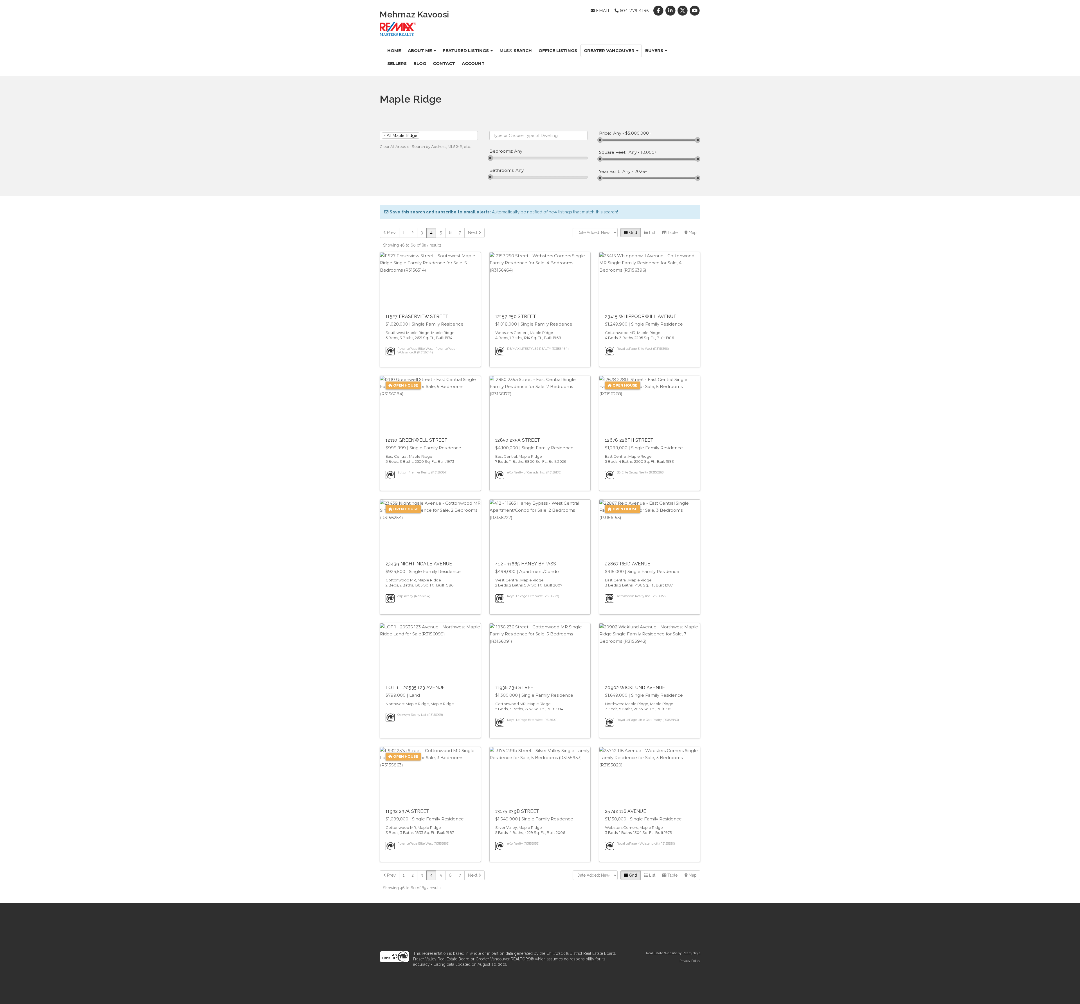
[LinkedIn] (671, 10)
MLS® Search (516, 50)
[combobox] (429, 135)
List (651, 232)
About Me (420, 50)
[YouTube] (694, 10)
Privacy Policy (690, 961)
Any (617, 133)
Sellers (397, 63)
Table (672, 232)
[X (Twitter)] (683, 10)
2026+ (640, 171)
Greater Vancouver (610, 50)
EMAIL (602, 10)
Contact (444, 63)
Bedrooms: (501, 151)
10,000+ (649, 152)
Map (692, 232)
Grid (632, 232)
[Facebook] (659, 10)
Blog (419, 63)
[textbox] (429, 135)
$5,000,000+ (638, 133)
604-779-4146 (633, 10)
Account (473, 63)
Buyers (654, 50)
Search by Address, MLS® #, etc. (441, 146)
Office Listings (558, 50)
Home (394, 50)
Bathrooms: (501, 170)
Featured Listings (466, 50)
